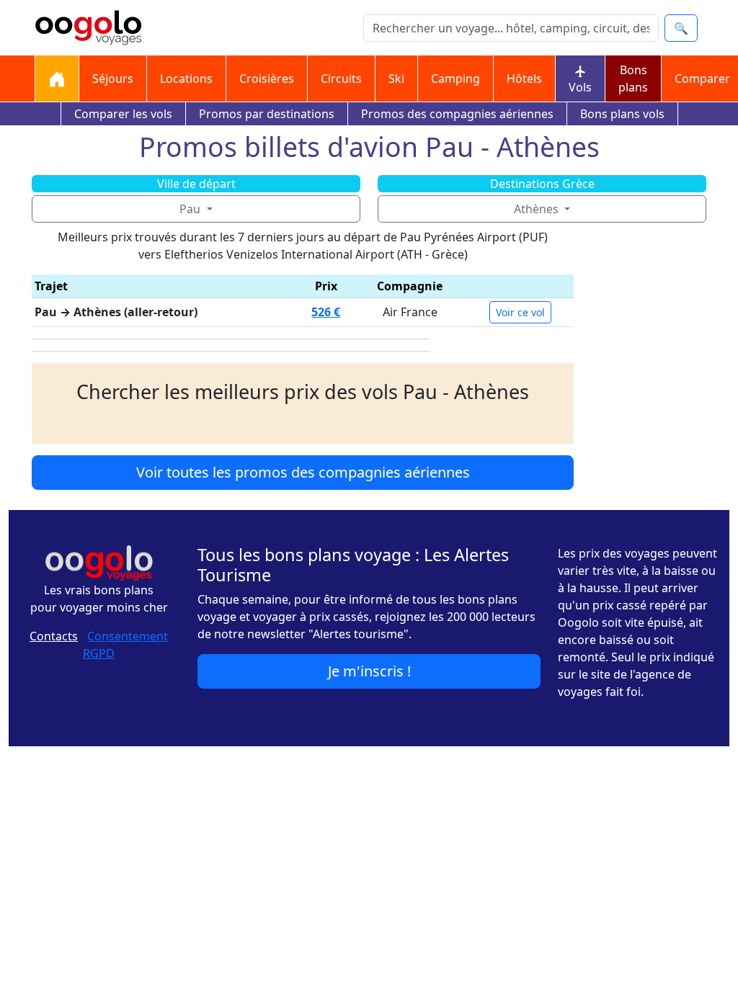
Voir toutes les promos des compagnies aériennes (303, 472)
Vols (580, 87)
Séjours (112, 78)
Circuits (341, 78)
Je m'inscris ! (369, 671)
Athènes (537, 209)
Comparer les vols (123, 114)
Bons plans (633, 78)
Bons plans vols (622, 114)
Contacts (54, 636)
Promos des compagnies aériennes (457, 114)
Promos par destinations (266, 114)
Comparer (702, 78)
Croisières (266, 78)
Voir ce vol (520, 312)
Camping (455, 78)
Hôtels (524, 78)
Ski (396, 78)
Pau (191, 209)
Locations (186, 78)
